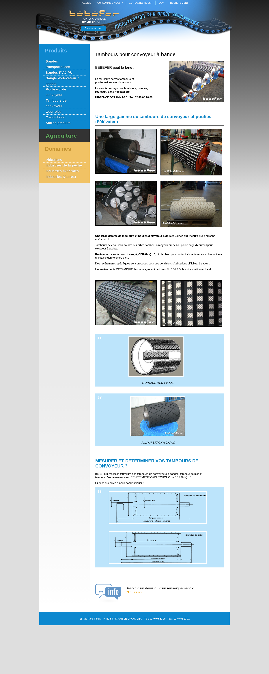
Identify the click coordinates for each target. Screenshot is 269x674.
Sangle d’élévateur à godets (62, 81)
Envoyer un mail (93, 28)
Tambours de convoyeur (56, 103)
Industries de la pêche (64, 165)
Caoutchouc (55, 117)
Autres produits (58, 123)
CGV (161, 2)
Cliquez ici (134, 592)
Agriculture (61, 136)
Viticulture (54, 160)
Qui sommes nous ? (110, 2)
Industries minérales (62, 171)
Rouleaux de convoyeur (56, 92)
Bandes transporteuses (58, 64)
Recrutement (179, 2)
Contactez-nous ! (140, 2)
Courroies (54, 111)
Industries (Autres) (61, 177)
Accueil (86, 2)
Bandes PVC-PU (59, 72)
